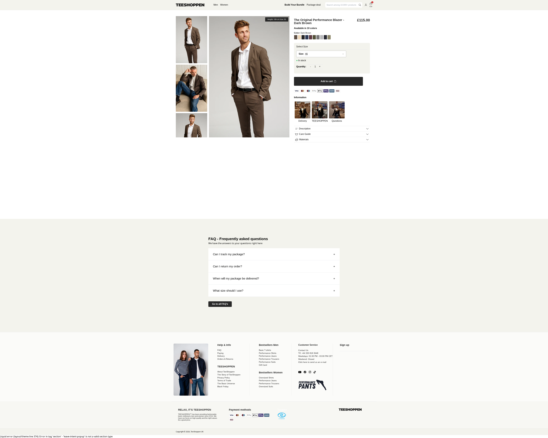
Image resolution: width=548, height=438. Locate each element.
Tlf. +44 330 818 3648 (308, 353)
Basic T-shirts (265, 350)
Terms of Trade (224, 380)
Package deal (314, 5)
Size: (301, 54)
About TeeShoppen (226, 372)
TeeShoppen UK (197, 432)
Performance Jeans (268, 356)
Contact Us (303, 350)
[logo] (190, 4)
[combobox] (341, 5)
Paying (220, 353)
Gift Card (263, 365)
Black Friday (222, 386)
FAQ (219, 350)
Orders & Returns (225, 359)
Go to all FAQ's (220, 304)
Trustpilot (282, 410)
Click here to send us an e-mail (312, 362)
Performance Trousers (269, 359)
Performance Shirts (267, 353)
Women (224, 5)
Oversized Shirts (266, 378)
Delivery (221, 356)
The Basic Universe (226, 383)
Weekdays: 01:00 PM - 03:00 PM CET (315, 356)
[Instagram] (310, 372)
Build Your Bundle (294, 5)
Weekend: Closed (306, 359)
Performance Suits (267, 362)
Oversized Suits (266, 386)
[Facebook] (305, 372)
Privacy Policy (223, 378)
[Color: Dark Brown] (295, 37)
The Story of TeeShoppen (228, 375)
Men (215, 5)
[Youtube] (299, 372)
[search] (360, 5)
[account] (365, 5)
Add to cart (327, 81)
